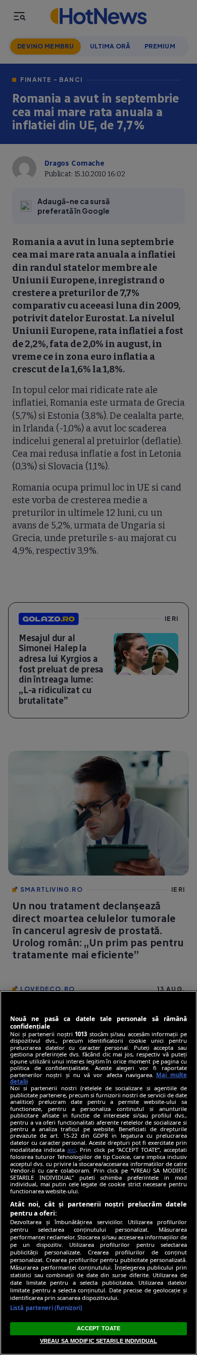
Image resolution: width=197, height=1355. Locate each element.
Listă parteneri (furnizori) (46, 1308)
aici (71, 1149)
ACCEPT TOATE (98, 1328)
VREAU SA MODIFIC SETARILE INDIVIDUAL (98, 1341)
